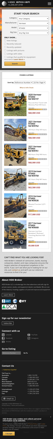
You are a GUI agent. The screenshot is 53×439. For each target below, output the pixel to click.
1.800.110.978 (32, 375)
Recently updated (14, 47)
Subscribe (8, 323)
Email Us (10, 398)
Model (14, 27)
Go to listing (8, 348)
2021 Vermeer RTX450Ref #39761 (34, 148)
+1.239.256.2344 (33, 391)
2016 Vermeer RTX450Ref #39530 (34, 198)
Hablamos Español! (9, 370)
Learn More (8, 295)
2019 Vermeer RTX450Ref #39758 (34, 173)
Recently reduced (14, 44)
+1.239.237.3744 (33, 389)
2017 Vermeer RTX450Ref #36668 (34, 225)
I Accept (8, 433)
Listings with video (14, 54)
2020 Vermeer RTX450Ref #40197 (34, 96)
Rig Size (13, 32)
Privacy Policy (6, 405)
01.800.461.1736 (33, 379)
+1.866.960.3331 (33, 377)
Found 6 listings (27, 75)
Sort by (11, 82)
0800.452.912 (32, 382)
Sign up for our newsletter (16, 318)
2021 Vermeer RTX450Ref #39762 (34, 123)
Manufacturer (11, 22)
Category (13, 18)
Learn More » (19, 59)
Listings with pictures (15, 50)
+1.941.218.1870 (33, 393)
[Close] (49, 3)
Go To (26, 353)
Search (15, 63)
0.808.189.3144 (32, 384)
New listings (12, 40)
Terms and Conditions (17, 405)
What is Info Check (26, 88)
